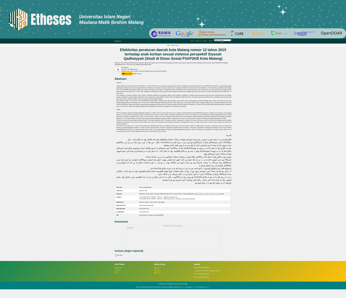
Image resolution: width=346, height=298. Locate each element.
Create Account (175, 45)
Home (192, 41)
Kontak (116, 272)
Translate (226, 42)
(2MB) (130, 73)
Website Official (119, 267)
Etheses (118, 41)
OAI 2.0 (195, 287)
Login (168, 45)
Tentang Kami (118, 269)
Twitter (157, 269)
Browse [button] (211, 41)
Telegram (158, 272)
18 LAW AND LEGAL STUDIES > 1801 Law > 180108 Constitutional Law (158, 197)
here (208, 287)
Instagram (158, 271)
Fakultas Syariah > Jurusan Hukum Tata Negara (151, 202)
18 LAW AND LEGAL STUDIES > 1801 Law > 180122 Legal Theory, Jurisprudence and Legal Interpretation (167, 198)
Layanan (117, 271)
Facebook (158, 267)
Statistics (204, 41)
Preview (139, 73)
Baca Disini (128, 74)
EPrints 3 (182, 287)
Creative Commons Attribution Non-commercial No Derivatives (150, 71)
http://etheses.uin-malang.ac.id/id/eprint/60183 (151, 215)
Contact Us (198, 41)
